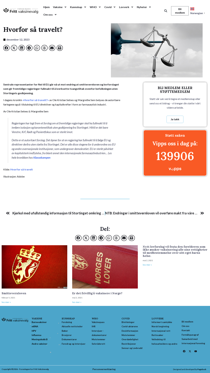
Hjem (46, 7)
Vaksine (58, 7)
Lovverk (124, 7)
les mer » (6, 302)
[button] (165, 11)
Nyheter (142, 7)
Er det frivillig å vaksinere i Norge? (97, 293)
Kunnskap (76, 7)
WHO (93, 7)
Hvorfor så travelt (21, 169)
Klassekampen (41, 157)
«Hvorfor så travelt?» (35, 100)
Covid (108, 7)
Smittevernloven (14, 293)
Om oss (48, 14)
